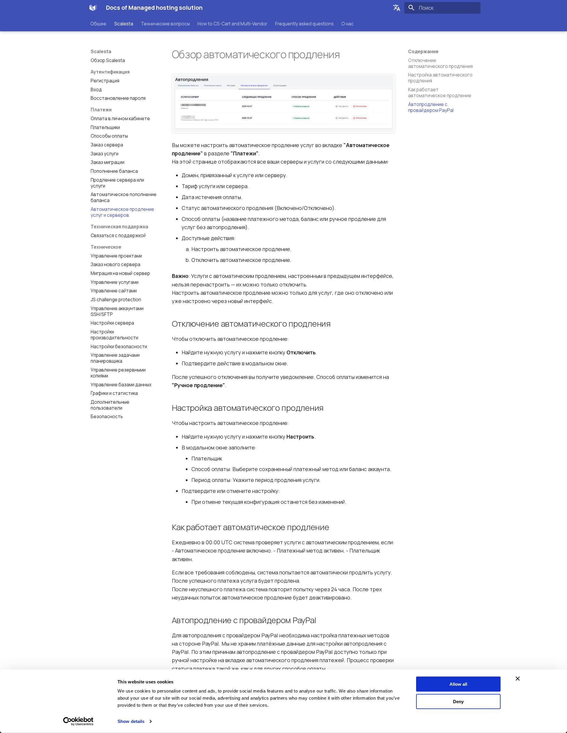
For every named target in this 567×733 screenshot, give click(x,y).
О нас (347, 24)
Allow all (458, 684)
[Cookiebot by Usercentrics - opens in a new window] (78, 721)
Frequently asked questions (304, 24)
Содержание (423, 52)
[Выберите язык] (396, 7)
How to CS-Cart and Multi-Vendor (233, 24)
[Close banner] (518, 679)
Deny (458, 701)
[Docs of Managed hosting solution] (93, 8)
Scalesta (123, 24)
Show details (131, 721)
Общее (99, 24)
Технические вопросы (165, 24)
